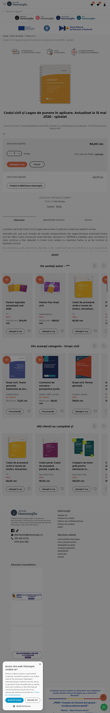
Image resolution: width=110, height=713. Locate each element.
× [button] (40, 664)
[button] (22, 706)
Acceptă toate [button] (14, 700)
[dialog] (23, 685)
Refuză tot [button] (32, 700)
